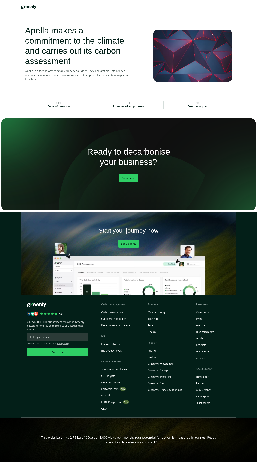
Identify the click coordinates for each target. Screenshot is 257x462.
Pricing (152, 350)
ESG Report (202, 396)
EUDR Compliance (114, 402)
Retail (151, 325)
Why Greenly (203, 389)
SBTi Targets (108, 376)
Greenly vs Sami (157, 383)
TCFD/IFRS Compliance (114, 369)
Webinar (201, 325)
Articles (200, 358)
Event (199, 318)
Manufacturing (156, 312)
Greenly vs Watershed (160, 363)
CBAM (104, 408)
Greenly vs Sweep (158, 370)
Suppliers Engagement (114, 318)
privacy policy (63, 343)
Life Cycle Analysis (111, 350)
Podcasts (201, 345)
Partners (201, 383)
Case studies (203, 312)
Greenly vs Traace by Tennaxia (165, 389)
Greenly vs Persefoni (159, 376)
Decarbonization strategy (115, 325)
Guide (199, 338)
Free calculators (205, 332)
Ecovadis (106, 395)
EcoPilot (152, 357)
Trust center (203, 403)
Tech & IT (153, 318)
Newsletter (202, 376)
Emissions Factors (111, 344)
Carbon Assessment (112, 312)
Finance (152, 332)
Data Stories (203, 351)
